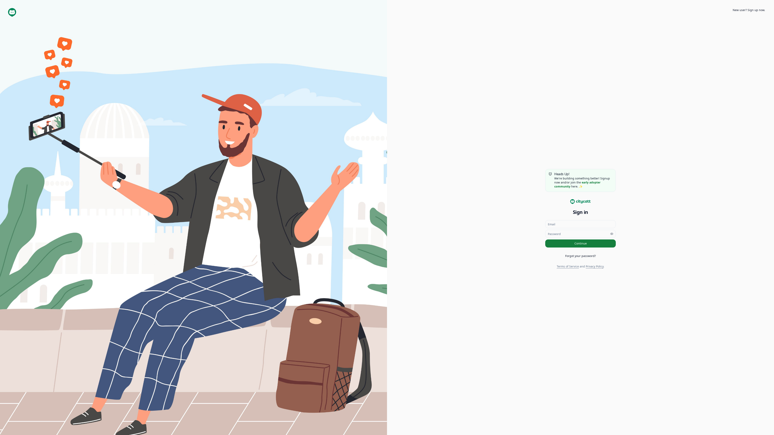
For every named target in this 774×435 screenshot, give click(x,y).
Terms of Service (568, 266)
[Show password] (611, 233)
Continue (580, 243)
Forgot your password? (580, 256)
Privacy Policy (594, 266)
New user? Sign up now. (749, 10)
